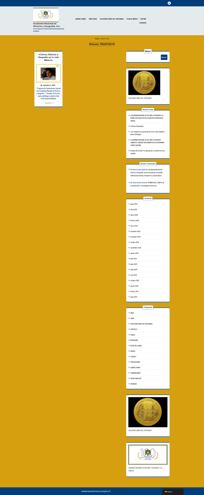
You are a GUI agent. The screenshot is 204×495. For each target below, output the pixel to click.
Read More (48, 103)
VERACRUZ (133, 384)
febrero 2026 (134, 220)
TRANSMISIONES (135, 373)
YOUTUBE (143, 19)
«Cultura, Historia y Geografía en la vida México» (48, 57)
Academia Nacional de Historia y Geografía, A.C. (46, 24)
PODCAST (133, 356)
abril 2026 (133, 209)
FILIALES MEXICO (132, 19)
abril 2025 (133, 275)
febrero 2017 (134, 291)
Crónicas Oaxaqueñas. (137, 126)
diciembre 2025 (135, 231)
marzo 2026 (134, 215)
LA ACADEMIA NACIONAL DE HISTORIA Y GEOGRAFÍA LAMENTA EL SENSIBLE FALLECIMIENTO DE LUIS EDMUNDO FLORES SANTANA (147, 142)
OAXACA (132, 351)
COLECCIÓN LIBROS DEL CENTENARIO (112, 19)
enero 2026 (134, 226)
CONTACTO (133, 329)
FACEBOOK (142, 23)
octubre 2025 (134, 242)
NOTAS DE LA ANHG (136, 345)
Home (97, 39)
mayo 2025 (133, 269)
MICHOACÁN (134, 340)
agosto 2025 (134, 253)
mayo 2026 (133, 204)
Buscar (148, 51)
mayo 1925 (133, 297)
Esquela (132, 334)
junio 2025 (133, 264)
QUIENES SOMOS (80, 19)
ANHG (132, 313)
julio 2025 (133, 258)
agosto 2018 (134, 286)
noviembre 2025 (135, 237)
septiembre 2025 (135, 247)
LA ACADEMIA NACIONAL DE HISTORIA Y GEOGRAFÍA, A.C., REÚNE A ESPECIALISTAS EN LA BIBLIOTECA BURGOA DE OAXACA (147, 118)
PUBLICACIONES (135, 362)
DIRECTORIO (93, 19)
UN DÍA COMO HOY (135, 378)
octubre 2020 (134, 280)
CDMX (132, 318)
